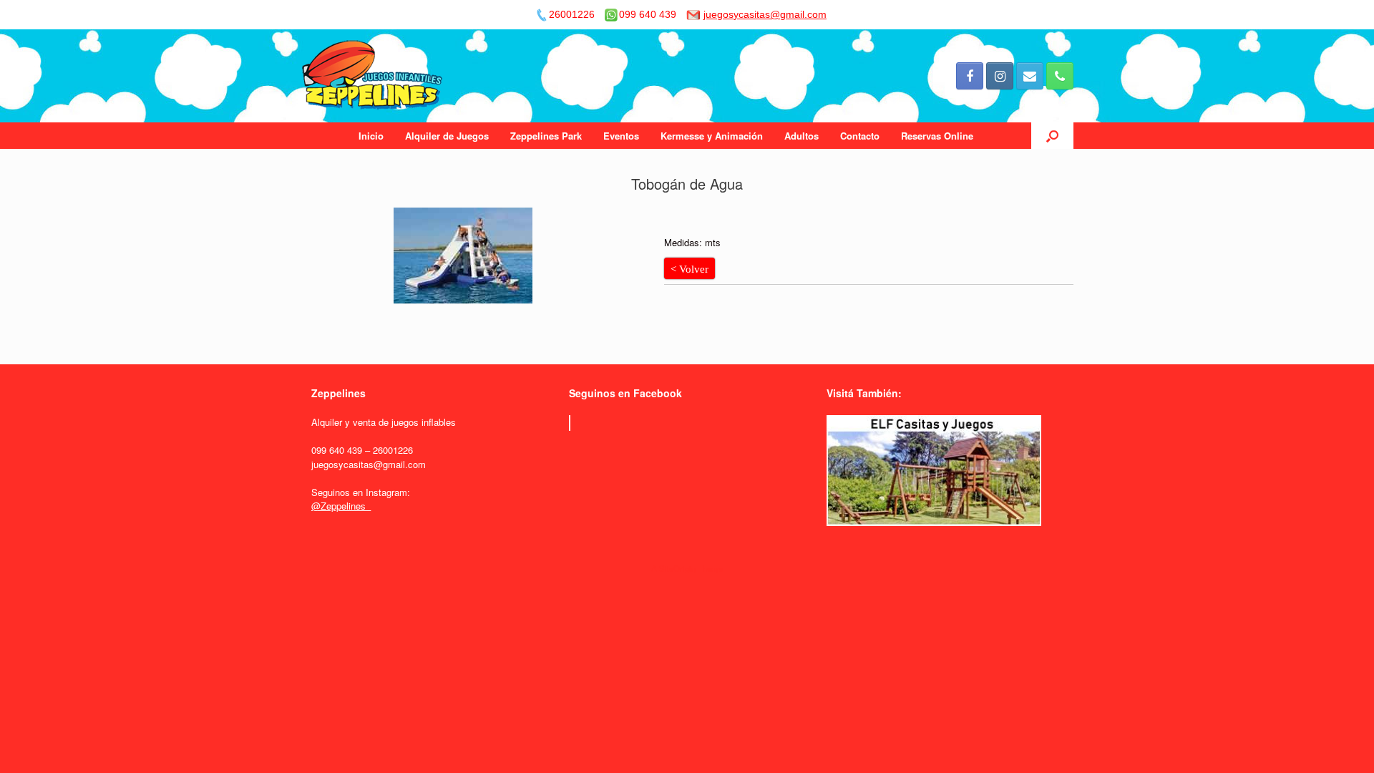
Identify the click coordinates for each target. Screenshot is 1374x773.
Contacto (860, 135)
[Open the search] (1052, 135)
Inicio (371, 135)
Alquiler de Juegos (447, 135)
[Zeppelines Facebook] (969, 75)
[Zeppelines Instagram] (999, 75)
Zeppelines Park (546, 135)
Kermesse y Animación (712, 135)
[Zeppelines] (373, 76)
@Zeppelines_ (341, 505)
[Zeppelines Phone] (1059, 75)
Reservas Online (937, 135)
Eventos (621, 135)
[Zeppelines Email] (1029, 75)
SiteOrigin (677, 568)
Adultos (801, 135)
